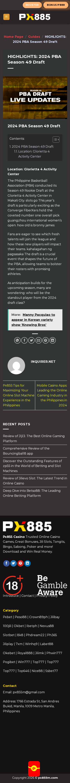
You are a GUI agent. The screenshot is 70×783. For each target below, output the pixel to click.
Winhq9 (31, 644)
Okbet (19, 626)
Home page (13, 37)
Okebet (9, 653)
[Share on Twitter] (31, 340)
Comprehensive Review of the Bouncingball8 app (26, 451)
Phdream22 (35, 635)
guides (34, 37)
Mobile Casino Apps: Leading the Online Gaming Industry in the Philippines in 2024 (52, 395)
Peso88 (21, 617)
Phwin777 (54, 653)
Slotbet (9, 635)
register (32, 4)
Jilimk (39, 653)
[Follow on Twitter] (13, 563)
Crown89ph (38, 617)
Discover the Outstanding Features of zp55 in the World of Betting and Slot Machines (32, 466)
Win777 (24, 662)
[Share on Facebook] (24, 340)
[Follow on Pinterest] (20, 563)
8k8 (20, 635)
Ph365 (52, 635)
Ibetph (31, 626)
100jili (7, 626)
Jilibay (55, 617)
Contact (27, 596)
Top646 (23, 671)
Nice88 (37, 671)
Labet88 (46, 644)
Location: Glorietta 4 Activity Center (34, 154)
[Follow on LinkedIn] (27, 563)
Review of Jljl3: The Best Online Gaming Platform (34, 438)
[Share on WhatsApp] (17, 340)
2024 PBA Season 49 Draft (32, 146)
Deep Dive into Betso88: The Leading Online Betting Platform (32, 493)
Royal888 (25, 653)
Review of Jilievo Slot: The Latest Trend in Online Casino (35, 480)
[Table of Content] (56, 139)
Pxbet (7, 617)
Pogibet (9, 662)
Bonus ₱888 (55, 4)
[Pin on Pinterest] (45, 340)
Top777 (38, 662)
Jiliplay (8, 644)
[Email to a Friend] (38, 340)
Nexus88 (47, 626)
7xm (19, 644)
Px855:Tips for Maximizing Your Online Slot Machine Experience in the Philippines (18, 395)
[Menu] (6, 17)
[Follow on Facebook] (6, 563)
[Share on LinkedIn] (52, 340)
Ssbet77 (51, 671)
